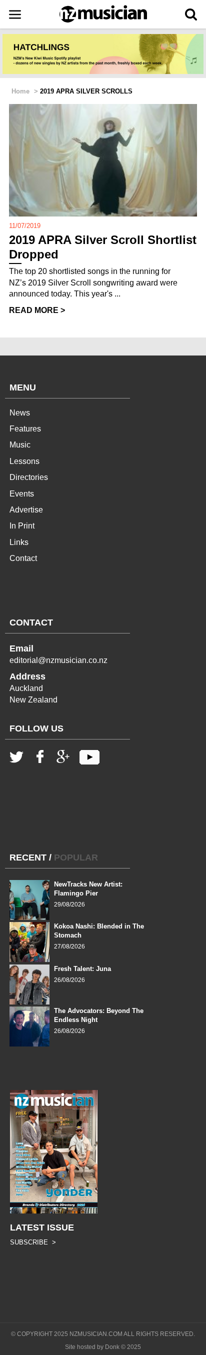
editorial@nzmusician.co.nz (59, 660)
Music (20, 444)
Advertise (26, 510)
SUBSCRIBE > (33, 1242)
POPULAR (76, 857)
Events (22, 494)
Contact (23, 558)
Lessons (25, 461)
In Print (22, 526)
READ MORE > (37, 310)
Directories (29, 477)
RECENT (28, 857)
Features (25, 428)
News (20, 412)
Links (19, 542)
